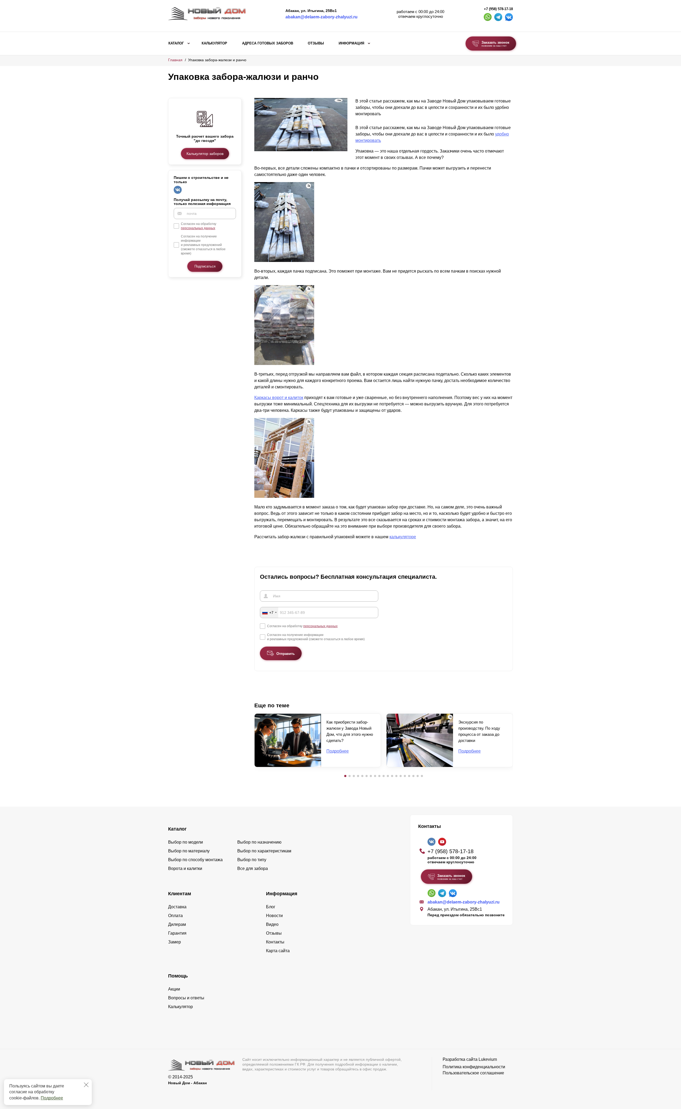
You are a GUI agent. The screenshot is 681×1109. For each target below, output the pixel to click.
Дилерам (177, 924)
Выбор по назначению (259, 842)
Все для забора (252, 868)
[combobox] (269, 612)
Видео (272, 924)
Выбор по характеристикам (264, 851)
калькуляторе (402, 537)
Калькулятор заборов (204, 153)
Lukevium (488, 1059)
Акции (174, 989)
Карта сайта (278, 950)
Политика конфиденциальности (474, 1067)
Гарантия (177, 933)
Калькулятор (214, 43)
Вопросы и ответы (186, 998)
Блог (270, 907)
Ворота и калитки (185, 868)
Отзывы (316, 43)
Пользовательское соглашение (473, 1073)
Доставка (177, 907)
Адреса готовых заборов (267, 43)
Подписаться (204, 266)
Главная (175, 60)
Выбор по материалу (189, 851)
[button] (345, 776)
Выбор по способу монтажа (195, 859)
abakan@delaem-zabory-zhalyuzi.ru (321, 17)
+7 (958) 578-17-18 (498, 9)
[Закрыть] (86, 1085)
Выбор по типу (251, 859)
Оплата (175, 915)
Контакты (275, 942)
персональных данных (198, 228)
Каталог (176, 43)
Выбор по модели (185, 842)
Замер (174, 942)
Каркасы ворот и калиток (278, 397)
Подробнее (52, 1098)
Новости (274, 915)
